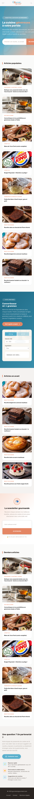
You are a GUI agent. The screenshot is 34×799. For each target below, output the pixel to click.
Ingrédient (8, 345)
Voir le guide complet (11, 324)
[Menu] (3, 3)
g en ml (23, 334)
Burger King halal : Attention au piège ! (15, 173)
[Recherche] (31, 3)
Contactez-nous (13, 756)
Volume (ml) (8, 339)
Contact (15, 795)
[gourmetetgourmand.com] (17, 3)
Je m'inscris (17, 531)
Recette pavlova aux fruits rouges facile (16, 484)
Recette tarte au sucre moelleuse (14, 457)
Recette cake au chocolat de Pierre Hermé (17, 227)
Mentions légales (25, 795)
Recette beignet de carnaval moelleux (15, 254)
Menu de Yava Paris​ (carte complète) (15, 146)
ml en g (11, 334)
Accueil (8, 795)
